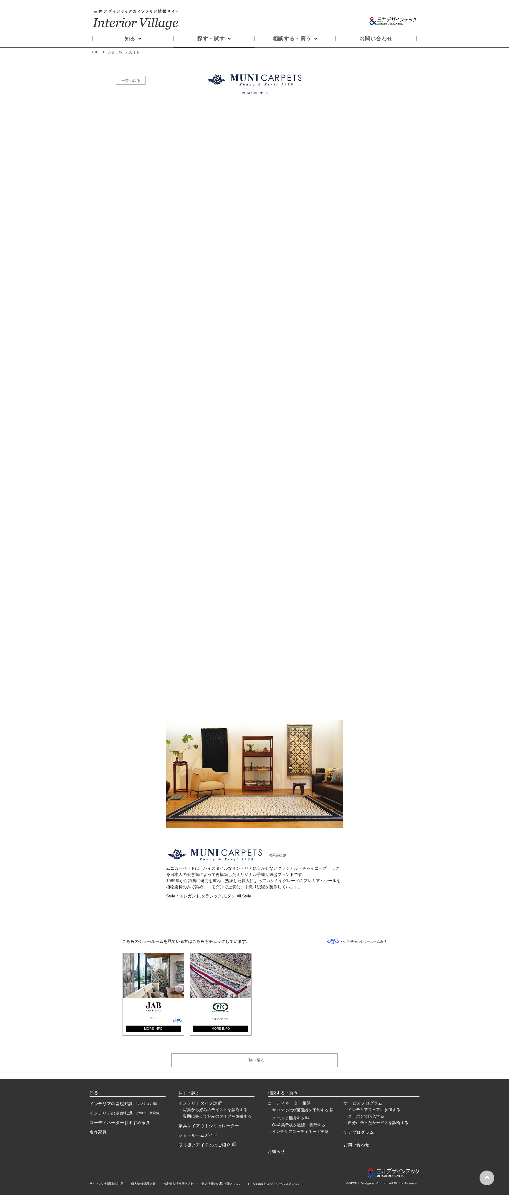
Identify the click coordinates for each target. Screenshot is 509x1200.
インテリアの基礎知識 (124, 1103)
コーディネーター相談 (289, 1103)
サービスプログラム (362, 1103)
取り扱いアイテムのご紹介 (204, 1145)
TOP (94, 52)
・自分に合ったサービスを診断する (376, 1123)
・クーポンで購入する (364, 1116)
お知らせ (276, 1151)
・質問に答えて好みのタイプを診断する (215, 1116)
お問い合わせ (376, 39)
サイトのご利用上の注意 (106, 1183)
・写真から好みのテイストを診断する (213, 1110)
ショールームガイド (124, 52)
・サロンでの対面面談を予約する (298, 1110)
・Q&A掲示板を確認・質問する (296, 1125)
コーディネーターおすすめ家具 (120, 1122)
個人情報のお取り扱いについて (223, 1183)
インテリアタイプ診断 (200, 1103)
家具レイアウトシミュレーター (209, 1125)
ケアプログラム (358, 1132)
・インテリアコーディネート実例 (298, 1132)
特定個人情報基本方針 (178, 1183)
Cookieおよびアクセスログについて (278, 1183)
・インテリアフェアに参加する (372, 1110)
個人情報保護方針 (143, 1183)
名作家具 (98, 1132)
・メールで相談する (286, 1118)
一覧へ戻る (131, 80)
